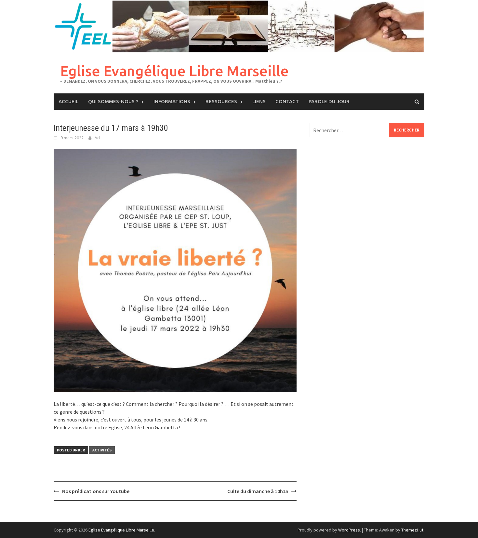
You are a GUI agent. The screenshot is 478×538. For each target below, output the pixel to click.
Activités (102, 450)
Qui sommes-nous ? (113, 101)
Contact (287, 101)
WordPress (349, 530)
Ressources (221, 101)
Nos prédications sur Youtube (95, 491)
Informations (171, 101)
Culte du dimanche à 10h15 (257, 491)
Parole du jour (329, 101)
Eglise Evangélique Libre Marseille (174, 71)
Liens (259, 101)
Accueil (68, 101)
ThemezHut (412, 530)
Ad (97, 138)
